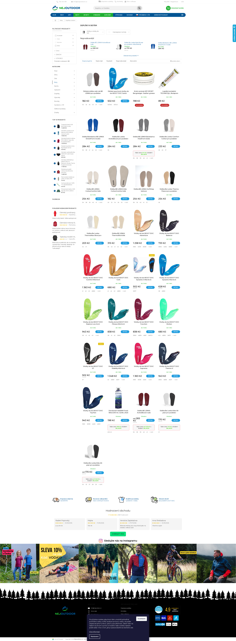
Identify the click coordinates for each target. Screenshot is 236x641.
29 (96, 484)
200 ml (110, 432)
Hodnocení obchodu (118, 510)
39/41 (134, 246)
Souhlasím (141, 619)
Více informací (94, 632)
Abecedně (133, 61)
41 (89, 150)
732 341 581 (94, 611)
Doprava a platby (107, 1)
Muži (55, 71)
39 (140, 158)
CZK (182, 2)
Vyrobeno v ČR (59, 105)
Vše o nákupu (131, 1)
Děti (55, 78)
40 (144, 158)
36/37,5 (150, 335)
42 (118, 246)
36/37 (134, 291)
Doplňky (57, 93)
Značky (56, 112)
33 (93, 104)
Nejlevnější (99, 61)
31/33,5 (116, 104)
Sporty (56, 86)
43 (121, 246)
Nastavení (94, 636)
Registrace (174, 2)
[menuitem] (54, 15)
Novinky (57, 101)
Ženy (55, 75)
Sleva (65, 45)
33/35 (139, 246)
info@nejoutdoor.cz (96, 608)
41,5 (159, 335)
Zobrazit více (118, 534)
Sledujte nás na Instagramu (120, 540)
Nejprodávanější (121, 61)
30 (83, 104)
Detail (99, 101)
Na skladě (65, 35)
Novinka (65, 42)
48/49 (170, 246)
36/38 (144, 246)
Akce (65, 39)
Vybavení (57, 90)
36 (83, 150)
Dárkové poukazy (60, 109)
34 (89, 104)
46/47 (144, 335)
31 (86, 246)
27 (96, 104)
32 (86, 104)
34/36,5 (110, 104)
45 (96, 150)
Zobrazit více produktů (130, 55)
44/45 (144, 379)
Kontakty (120, 1)
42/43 (98, 424)
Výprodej (57, 97)
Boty (55, 82)
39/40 (160, 246)
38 (86, 150)
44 (92, 150)
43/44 (165, 246)
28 (92, 484)
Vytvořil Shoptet (58, 639)
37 (165, 150)
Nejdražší (109, 61)
